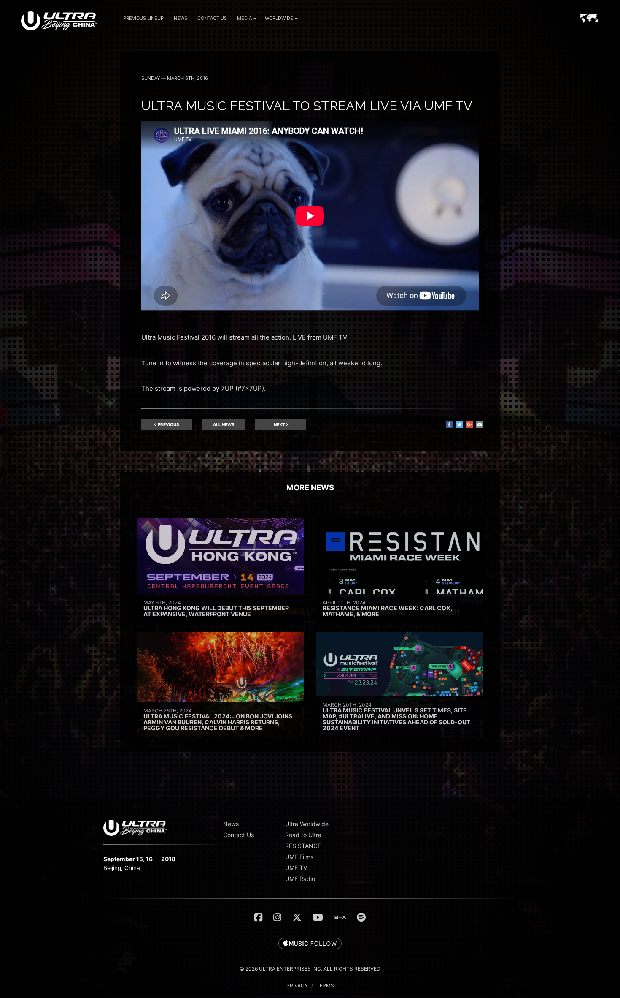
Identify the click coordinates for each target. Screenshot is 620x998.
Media (244, 18)
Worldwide (279, 18)
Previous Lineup (143, 18)
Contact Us (212, 18)
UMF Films (299, 856)
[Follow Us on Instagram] (277, 917)
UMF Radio (300, 878)
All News (224, 424)
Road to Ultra (303, 834)
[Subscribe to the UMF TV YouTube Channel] (317, 917)
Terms (325, 985)
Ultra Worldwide (307, 823)
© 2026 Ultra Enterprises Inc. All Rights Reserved (310, 968)
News (180, 18)
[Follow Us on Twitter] (297, 917)
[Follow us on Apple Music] (310, 943)
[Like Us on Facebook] (258, 917)
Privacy (297, 985)
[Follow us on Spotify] (361, 917)
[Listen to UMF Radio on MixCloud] (340, 917)
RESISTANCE (303, 845)
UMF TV (296, 867)
